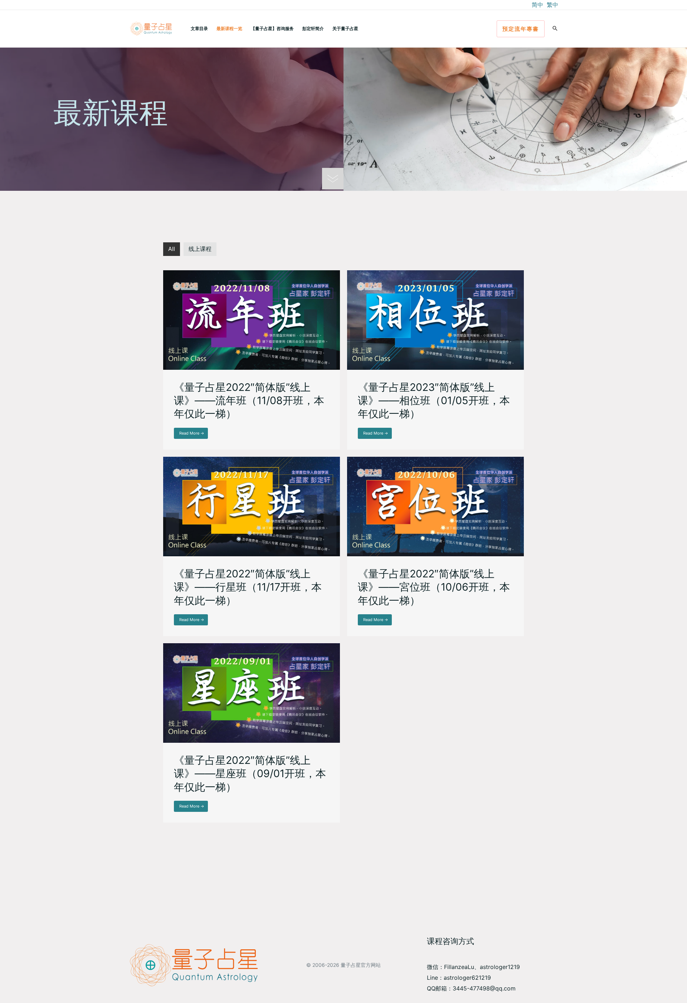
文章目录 (199, 28)
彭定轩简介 (313, 28)
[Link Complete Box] (251, 360)
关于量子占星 (345, 28)
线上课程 (200, 248)
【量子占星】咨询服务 (272, 28)
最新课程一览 (229, 28)
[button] (521, 28)
